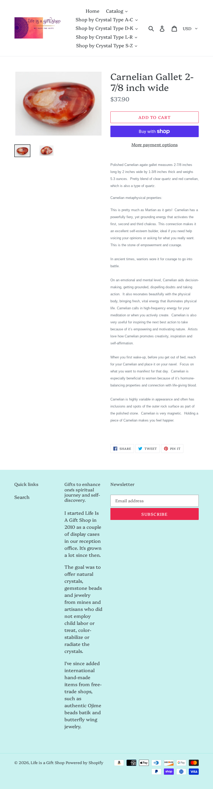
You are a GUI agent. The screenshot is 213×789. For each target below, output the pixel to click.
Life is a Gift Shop (47, 762)
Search (22, 497)
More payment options (154, 144)
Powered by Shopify (84, 762)
